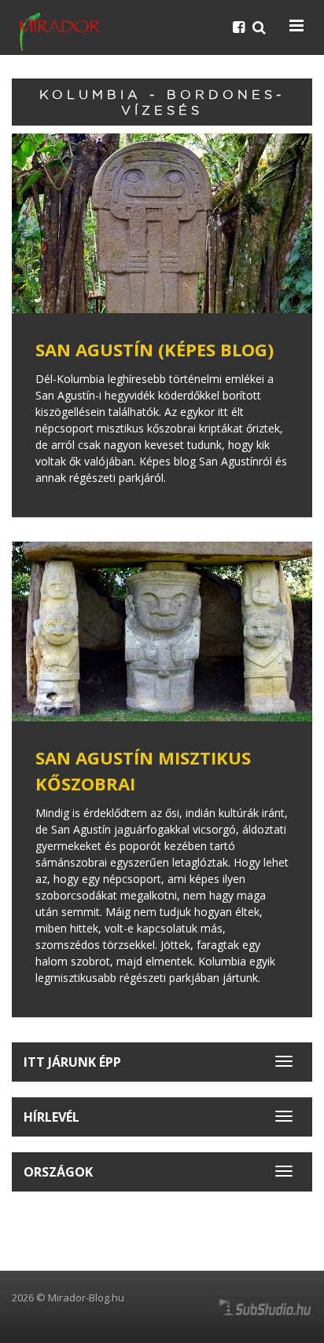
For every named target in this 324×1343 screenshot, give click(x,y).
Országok (58, 1172)
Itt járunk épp (72, 1062)
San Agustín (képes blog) (154, 349)
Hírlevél (51, 1117)
